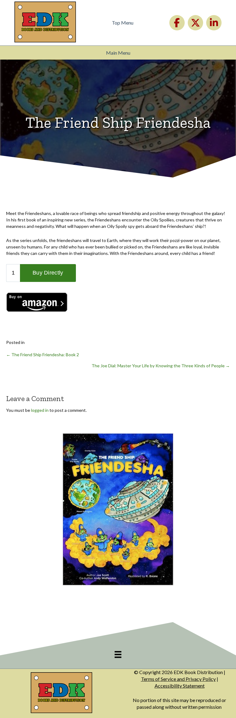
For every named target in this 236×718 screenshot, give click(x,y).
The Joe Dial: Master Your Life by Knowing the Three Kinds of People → (161, 365)
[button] (177, 22)
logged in (40, 410)
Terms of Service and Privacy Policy (178, 679)
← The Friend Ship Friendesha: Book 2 (42, 354)
